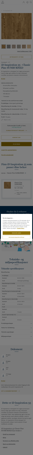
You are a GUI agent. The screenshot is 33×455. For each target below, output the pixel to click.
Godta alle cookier (16, 232)
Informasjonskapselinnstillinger (16, 237)
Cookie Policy (20, 228)
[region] (16, 227)
